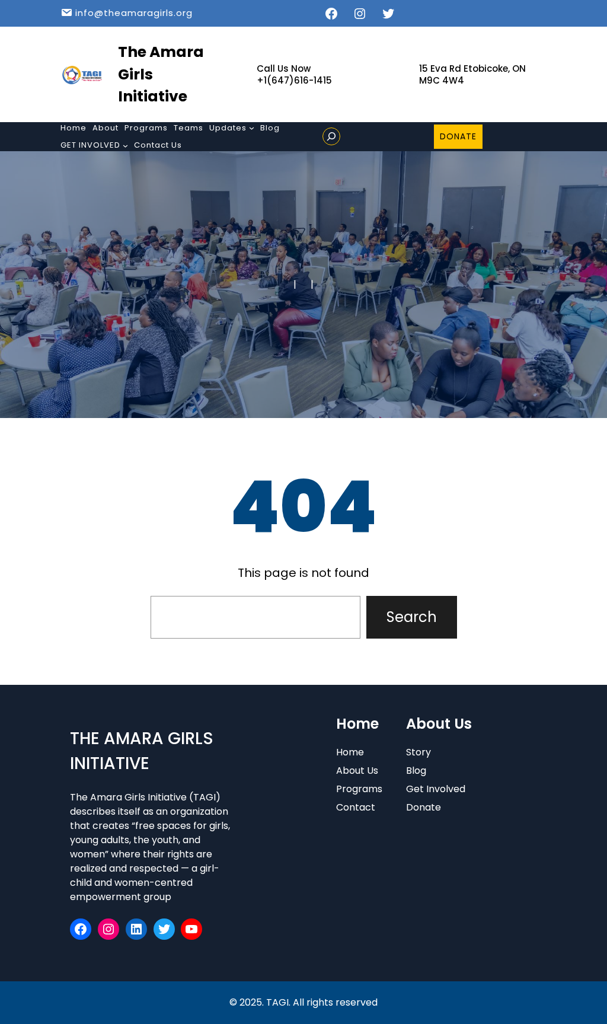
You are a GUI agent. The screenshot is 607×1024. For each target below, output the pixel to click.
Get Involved (435, 789)
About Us (357, 770)
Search (411, 617)
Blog (416, 770)
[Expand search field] (331, 136)
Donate (423, 807)
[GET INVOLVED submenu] (125, 145)
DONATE (458, 136)
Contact (355, 807)
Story (418, 752)
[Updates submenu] (251, 127)
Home (350, 752)
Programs (359, 789)
